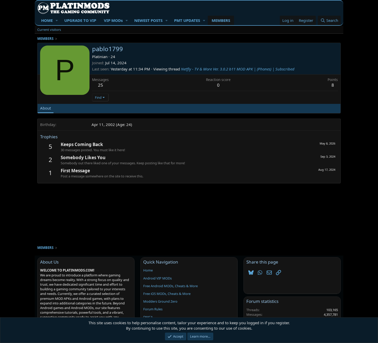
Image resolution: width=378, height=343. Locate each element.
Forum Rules (153, 309)
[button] (56, 20)
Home (148, 270)
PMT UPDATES (187, 20)
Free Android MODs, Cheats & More (170, 286)
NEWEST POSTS (148, 20)
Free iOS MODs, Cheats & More (167, 293)
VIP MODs (113, 20)
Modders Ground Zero (160, 301)
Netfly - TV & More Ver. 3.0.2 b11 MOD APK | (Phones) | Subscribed (237, 68)
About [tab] (45, 108)
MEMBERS (221, 20)
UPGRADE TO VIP (80, 20)
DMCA (148, 317)
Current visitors (49, 29)
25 (100, 85)
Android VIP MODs (157, 278)
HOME (47, 20)
